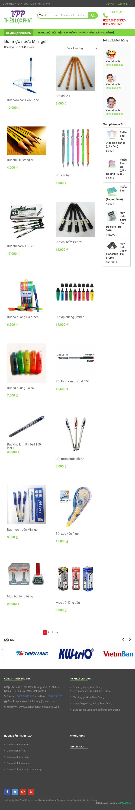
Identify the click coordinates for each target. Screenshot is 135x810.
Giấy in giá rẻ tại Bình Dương (87, 687)
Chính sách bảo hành (17, 744)
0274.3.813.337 (114, 20)
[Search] (92, 15)
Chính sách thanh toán (18, 763)
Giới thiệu (123, 3)
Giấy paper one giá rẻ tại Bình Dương (92, 690)
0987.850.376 (112, 24)
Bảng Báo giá (97, 32)
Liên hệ (109, 3)
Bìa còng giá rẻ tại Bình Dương (88, 697)
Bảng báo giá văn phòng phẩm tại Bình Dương (96, 709)
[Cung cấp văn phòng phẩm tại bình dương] (18, 17)
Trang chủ (44, 32)
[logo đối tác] (24, 653)
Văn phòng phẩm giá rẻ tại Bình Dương (92, 703)
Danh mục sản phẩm (18, 33)
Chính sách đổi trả (16, 750)
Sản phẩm (69, 32)
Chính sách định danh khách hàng (24, 769)
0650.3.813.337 (25, 696)
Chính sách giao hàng (18, 757)
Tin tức (82, 32)
